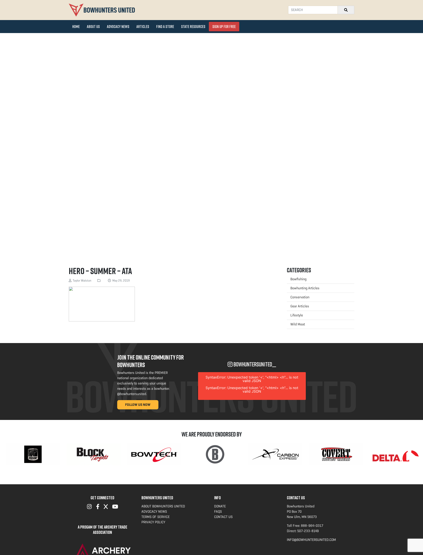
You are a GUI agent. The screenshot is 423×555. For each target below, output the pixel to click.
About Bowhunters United (163, 506)
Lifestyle (296, 315)
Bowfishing (298, 279)
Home (76, 26)
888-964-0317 (312, 525)
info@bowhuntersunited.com (311, 539)
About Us (93, 26)
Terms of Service (155, 516)
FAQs (218, 511)
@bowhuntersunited (131, 394)
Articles (142, 26)
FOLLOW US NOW (137, 404)
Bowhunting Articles (304, 288)
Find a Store (165, 26)
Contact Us (223, 516)
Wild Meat (297, 324)
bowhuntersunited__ (254, 364)
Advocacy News (118, 26)
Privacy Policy (153, 522)
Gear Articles (299, 306)
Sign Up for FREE (224, 26)
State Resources (193, 26)
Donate (220, 506)
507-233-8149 (308, 531)
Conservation (299, 297)
